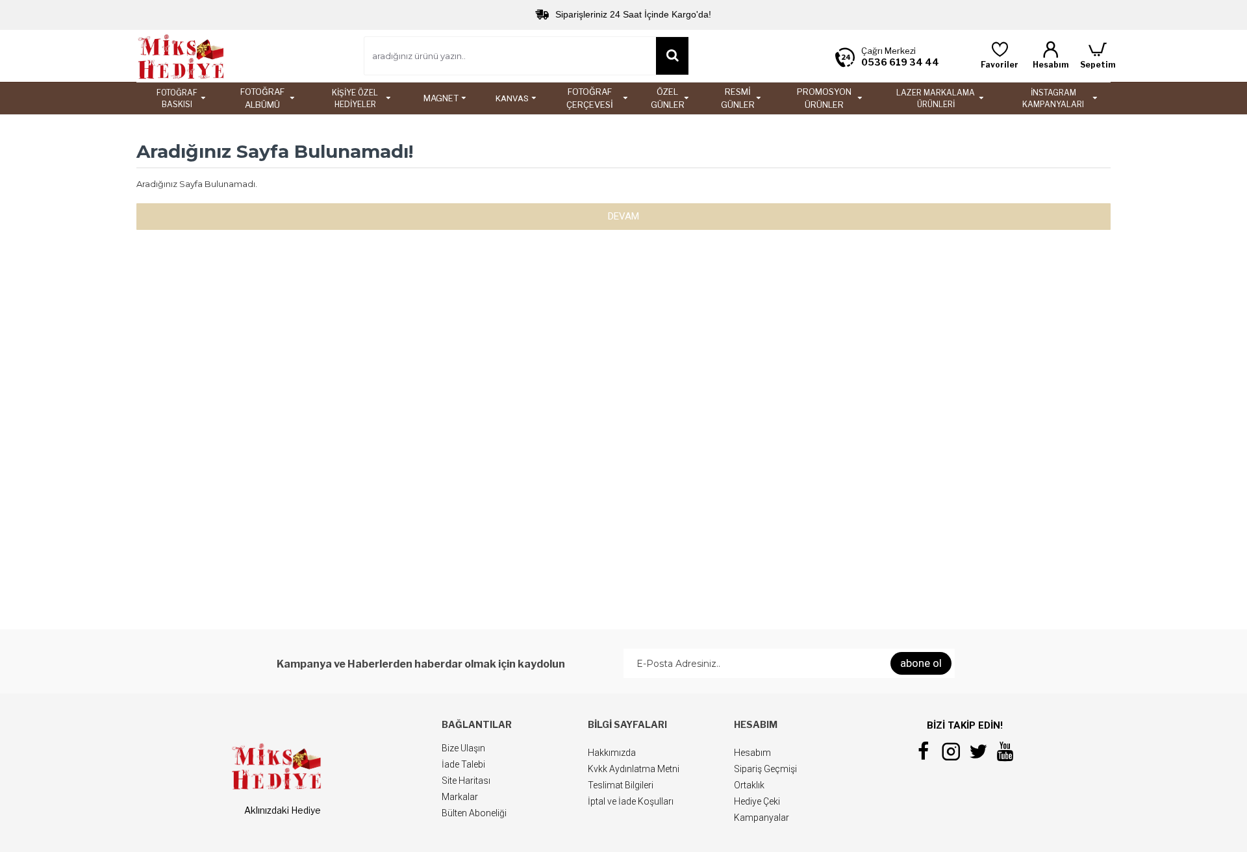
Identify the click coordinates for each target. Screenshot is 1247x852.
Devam (623, 216)
